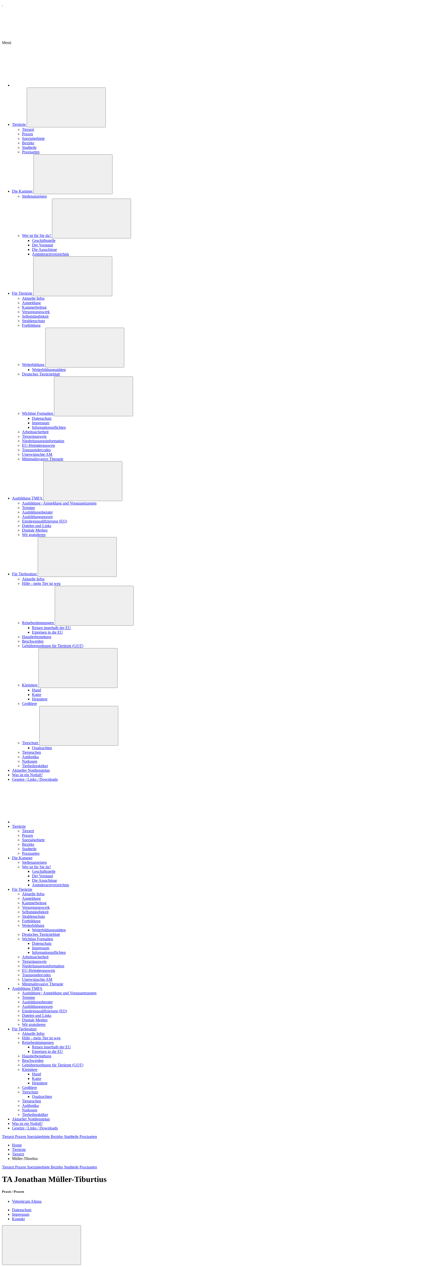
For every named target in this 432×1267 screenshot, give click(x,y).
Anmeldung (31, 303)
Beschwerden (33, 641)
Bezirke (28, 143)
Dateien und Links (36, 526)
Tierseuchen (31, 752)
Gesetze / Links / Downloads (35, 779)
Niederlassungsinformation (43, 441)
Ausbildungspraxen (37, 517)
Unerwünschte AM (37, 454)
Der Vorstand (42, 245)
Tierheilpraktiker (35, 766)
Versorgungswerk (36, 312)
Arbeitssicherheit (35, 432)
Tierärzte (19, 124)
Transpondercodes (36, 450)
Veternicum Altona (27, 1201)
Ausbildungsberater (37, 512)
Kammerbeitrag (34, 307)
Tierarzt (28, 129)
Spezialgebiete (33, 138)
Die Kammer (23, 191)
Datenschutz (42, 418)
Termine (28, 508)
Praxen (27, 134)
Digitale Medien (35, 530)
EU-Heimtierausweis (38, 445)
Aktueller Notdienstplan (31, 770)
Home (17, 1145)
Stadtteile (29, 147)
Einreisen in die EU (47, 632)
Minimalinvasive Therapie (42, 459)
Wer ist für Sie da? (37, 235)
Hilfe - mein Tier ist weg (41, 583)
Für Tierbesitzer (25, 574)
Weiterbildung (33, 364)
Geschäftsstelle (44, 240)
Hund (36, 690)
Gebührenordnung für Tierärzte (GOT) (52, 646)
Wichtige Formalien (38, 413)
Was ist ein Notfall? (27, 775)
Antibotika (30, 757)
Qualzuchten (42, 748)
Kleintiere (30, 685)
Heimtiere (40, 699)
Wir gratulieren (34, 535)
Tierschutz (30, 743)
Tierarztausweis (34, 436)
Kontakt (18, 1219)
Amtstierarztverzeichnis (50, 254)
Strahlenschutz (33, 321)
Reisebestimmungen (38, 623)
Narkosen (29, 761)
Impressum (40, 423)
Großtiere (29, 703)
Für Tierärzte (22, 293)
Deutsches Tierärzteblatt (41, 374)
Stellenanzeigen (34, 196)
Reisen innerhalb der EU (51, 628)
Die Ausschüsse (44, 249)
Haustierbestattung (36, 637)
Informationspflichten (49, 427)
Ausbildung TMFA (27, 498)
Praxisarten (31, 152)
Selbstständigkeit (35, 316)
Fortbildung (31, 325)
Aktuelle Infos (33, 298)
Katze (36, 694)
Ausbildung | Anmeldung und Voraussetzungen (59, 503)
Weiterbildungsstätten (49, 369)
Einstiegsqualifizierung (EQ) (44, 521)
